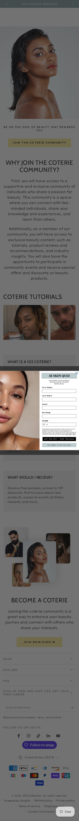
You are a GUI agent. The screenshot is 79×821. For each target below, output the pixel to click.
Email (44, 404)
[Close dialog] (76, 373)
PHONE (45, 421)
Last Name (47, 396)
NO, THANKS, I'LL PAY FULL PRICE (59, 445)
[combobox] (45, 424)
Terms (74, 434)
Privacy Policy (68, 434)
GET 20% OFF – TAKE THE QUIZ (59, 439)
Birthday (46, 413)
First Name (47, 387)
